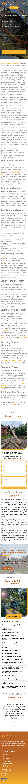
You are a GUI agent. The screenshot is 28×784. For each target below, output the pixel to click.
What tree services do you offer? (11, 625)
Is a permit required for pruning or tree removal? (12, 663)
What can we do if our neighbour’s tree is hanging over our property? (13, 687)
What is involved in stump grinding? (12, 656)
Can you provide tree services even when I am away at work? (13, 628)
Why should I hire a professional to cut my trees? (12, 646)
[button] (24, 3)
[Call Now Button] (3, 781)
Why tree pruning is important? (10, 643)
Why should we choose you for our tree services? (13, 639)
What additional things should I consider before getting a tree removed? (13, 667)
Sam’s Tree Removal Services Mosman (11, 63)
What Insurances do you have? (10, 621)
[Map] (5, 779)
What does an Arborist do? (9, 635)
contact (3, 337)
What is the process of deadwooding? (12, 659)
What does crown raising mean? (11, 650)
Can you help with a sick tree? (10, 632)
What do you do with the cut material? (12, 676)
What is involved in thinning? (10, 653)
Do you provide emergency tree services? (13, 679)
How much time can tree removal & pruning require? (12, 672)
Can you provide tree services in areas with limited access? (12, 682)
